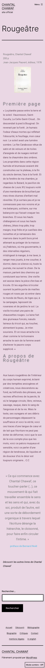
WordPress (31, 657)
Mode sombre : (33, 665)
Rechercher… (9, 591)
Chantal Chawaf (15, 651)
